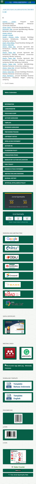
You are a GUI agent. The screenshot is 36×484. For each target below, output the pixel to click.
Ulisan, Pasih (6, 27)
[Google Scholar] (18, 239)
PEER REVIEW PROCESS (12, 132)
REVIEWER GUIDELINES (12, 127)
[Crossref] (18, 276)
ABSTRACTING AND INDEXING (14, 173)
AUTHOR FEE (9, 146)
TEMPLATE (8, 123)
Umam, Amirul (7, 33)
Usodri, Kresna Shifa (10, 37)
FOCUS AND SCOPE (10, 113)
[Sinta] (18, 248)
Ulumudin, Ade (7, 29)
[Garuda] (18, 267)
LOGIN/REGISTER (10, 109)
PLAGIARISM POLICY (11, 150)
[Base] (18, 285)
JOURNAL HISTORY (11, 178)
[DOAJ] (18, 257)
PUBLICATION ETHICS (11, 155)
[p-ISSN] (18, 418)
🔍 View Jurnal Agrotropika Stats (18, 475)
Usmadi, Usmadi (7, 35)
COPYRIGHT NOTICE (11, 136)
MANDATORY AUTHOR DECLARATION (16, 160)
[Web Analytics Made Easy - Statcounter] (18, 470)
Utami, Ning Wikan (8, 43)
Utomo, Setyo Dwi (8, 45)
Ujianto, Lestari (9, 22)
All (5, 12)
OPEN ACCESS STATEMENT (13, 141)
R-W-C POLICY (9, 164)
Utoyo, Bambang (8, 76)
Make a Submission (11, 92)
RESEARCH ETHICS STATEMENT (14, 169)
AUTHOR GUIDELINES (11, 118)
